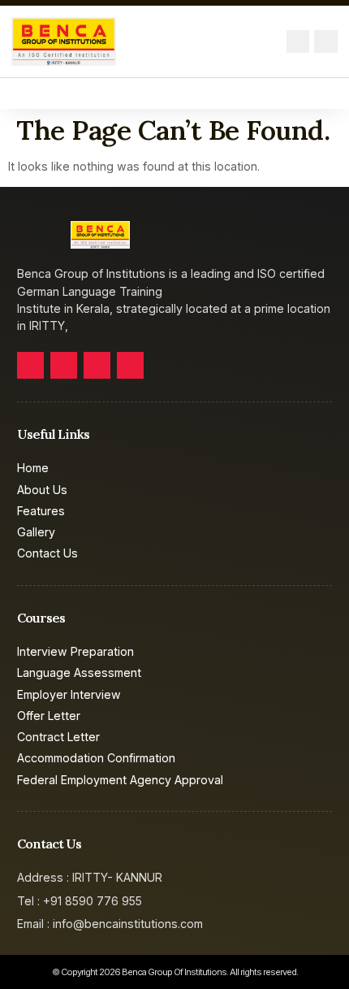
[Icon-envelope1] (298, 42)
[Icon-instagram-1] (130, 365)
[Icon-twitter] (63, 365)
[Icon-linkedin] (97, 365)
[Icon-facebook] (30, 365)
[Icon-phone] (326, 42)
